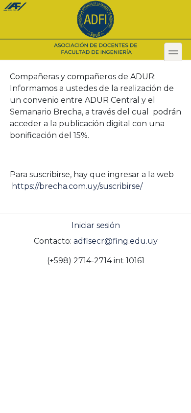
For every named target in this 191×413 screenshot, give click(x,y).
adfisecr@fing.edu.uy (115, 241)
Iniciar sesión (96, 225)
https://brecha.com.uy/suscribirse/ (77, 186)
